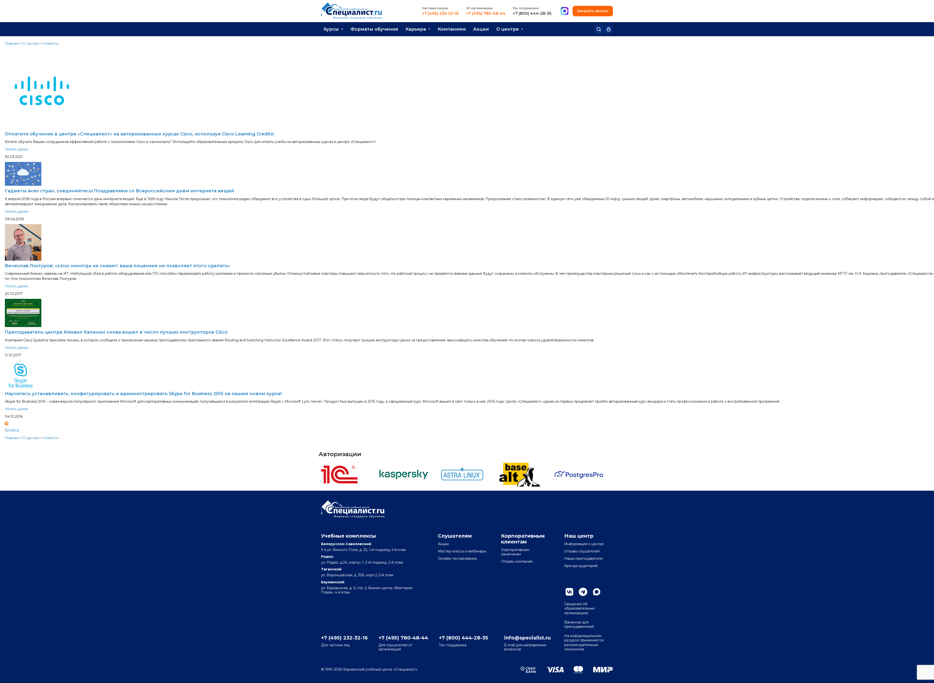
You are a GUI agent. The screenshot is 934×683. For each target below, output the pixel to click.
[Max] (564, 11)
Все (15, 430)
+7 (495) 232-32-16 (440, 14)
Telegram (583, 592)
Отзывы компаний (516, 561)
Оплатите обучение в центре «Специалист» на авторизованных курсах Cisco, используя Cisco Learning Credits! (139, 134)
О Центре (30, 43)
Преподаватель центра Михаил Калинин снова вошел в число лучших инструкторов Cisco (116, 332)
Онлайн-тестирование (457, 558)
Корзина (608, 29)
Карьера (415, 29)
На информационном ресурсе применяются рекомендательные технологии (584, 642)
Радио (327, 556)
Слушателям (455, 536)
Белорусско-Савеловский (346, 544)
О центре (507, 29)
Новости (50, 43)
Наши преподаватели (583, 558)
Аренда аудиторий (581, 566)
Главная (11, 43)
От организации (479, 8)
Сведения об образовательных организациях (579, 608)
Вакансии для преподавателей (579, 624)
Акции (481, 29)
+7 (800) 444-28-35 (532, 14)
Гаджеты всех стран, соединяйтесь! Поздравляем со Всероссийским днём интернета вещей (119, 191)
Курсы (331, 29)
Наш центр (578, 536)
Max (597, 592)
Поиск (598, 29)
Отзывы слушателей (582, 551)
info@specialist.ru (527, 637)
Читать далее (16, 149)
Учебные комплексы (348, 536)
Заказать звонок (592, 11)
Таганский (331, 569)
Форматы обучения (374, 29)
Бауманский (332, 582)
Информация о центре (584, 544)
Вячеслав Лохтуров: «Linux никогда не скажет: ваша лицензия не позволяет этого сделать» (117, 265)
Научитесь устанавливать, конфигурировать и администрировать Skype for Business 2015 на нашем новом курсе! (143, 393)
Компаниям (452, 29)
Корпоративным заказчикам (515, 552)
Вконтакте (569, 592)
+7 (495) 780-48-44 (485, 14)
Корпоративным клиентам (523, 539)
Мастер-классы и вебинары (462, 551)
